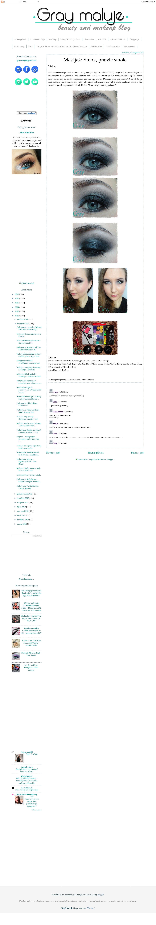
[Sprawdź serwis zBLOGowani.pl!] (26, 283)
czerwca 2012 (23, 511)
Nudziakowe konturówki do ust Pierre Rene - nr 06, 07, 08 (31, 618)
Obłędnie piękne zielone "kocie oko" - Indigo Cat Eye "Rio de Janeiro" (31, 593)
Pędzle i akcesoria (117, 39)
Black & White (32, 754)
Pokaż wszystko (36, 810)
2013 (17, 311)
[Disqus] (95, 416)
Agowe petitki (27, 752)
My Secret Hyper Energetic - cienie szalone (31, 667)
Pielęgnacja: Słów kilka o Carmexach (27, 404)
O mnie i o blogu (37, 39)
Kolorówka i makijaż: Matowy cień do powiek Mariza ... (29, 397)
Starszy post (137, 452)
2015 (17, 303)
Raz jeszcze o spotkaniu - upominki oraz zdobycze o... (29, 381)
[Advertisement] (29, 554)
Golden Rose (96, 46)
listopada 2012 (23, 323)
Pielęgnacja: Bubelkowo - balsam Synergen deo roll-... (29, 480)
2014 (17, 307)
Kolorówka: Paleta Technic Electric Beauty (28, 487)
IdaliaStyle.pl (26, 776)
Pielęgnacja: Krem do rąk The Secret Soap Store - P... (29, 348)
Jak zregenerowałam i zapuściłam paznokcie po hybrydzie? (32, 801)
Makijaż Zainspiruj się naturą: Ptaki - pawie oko (29, 447)
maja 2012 (21, 515)
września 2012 (23, 498)
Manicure (102, 39)
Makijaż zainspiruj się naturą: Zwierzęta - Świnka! (29, 368)
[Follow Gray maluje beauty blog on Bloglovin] (27, 114)
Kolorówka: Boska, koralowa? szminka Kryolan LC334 (29, 431)
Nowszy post (53, 452)
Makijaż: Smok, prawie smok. (29, 475)
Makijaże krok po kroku (71, 39)
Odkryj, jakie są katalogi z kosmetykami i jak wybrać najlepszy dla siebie (26, 780)
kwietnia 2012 (23, 519)
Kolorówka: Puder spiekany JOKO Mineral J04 (28, 411)
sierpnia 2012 (23, 502)
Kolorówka (89, 39)
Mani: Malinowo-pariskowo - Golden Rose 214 (29, 341)
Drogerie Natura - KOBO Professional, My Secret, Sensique (62, 46)
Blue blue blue (27, 132)
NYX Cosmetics (113, 46)
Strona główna (20, 39)
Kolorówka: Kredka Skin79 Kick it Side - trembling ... (28, 453)
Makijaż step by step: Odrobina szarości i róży (27, 417)
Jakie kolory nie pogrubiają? (26, 790)
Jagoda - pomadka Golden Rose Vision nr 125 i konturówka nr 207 (31, 630)
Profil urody (19, 46)
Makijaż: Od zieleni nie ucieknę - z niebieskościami (29, 375)
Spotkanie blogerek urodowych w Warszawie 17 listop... (29, 389)
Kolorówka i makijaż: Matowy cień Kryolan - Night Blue (29, 355)
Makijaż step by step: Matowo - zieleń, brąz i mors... (29, 424)
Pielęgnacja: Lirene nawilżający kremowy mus (28, 361)
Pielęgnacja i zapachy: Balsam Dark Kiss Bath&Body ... (29, 328)
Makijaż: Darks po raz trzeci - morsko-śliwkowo (29, 469)
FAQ (31, 46)
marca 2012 (22, 524)
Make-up (52, 39)
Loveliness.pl (26, 788)
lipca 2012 (21, 507)
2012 (17, 316)
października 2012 (25, 494)
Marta (90, 907)
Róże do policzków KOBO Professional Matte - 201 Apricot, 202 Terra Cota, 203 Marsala (31, 606)
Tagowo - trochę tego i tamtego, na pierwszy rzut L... (28, 439)
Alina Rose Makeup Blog (26, 794)
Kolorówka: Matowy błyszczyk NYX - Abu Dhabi (26, 461)
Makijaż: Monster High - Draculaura (31, 654)
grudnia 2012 (23, 319)
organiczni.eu (27, 767)
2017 (17, 294)
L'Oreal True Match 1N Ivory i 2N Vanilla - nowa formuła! (31, 642)
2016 (17, 298)
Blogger (100, 895)
